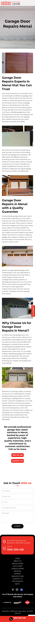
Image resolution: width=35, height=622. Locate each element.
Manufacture (18, 576)
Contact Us (33, 311)
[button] (2, 602)
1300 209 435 (17, 455)
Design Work (17, 563)
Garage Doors (17, 569)
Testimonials (17, 581)
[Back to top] (32, 619)
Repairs (17, 574)
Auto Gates (17, 566)
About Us (17, 561)
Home (17, 558)
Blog (17, 584)
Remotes (17, 571)
